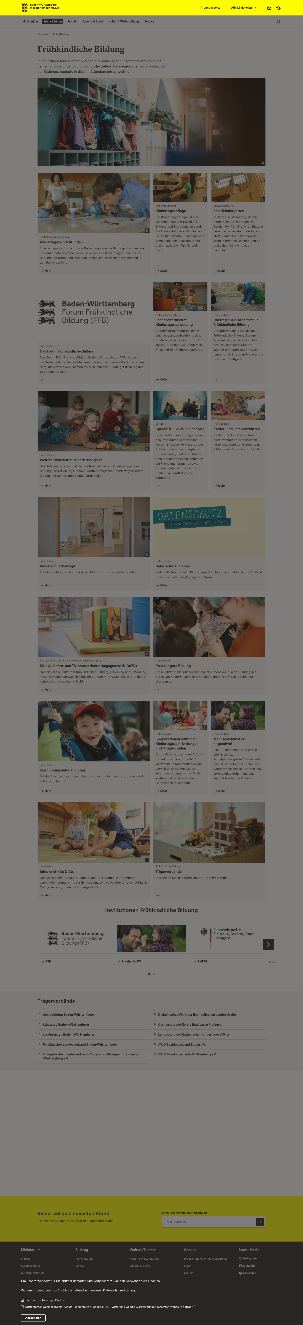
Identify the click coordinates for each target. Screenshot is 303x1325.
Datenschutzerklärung (119, 1290)
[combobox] (244, 7)
